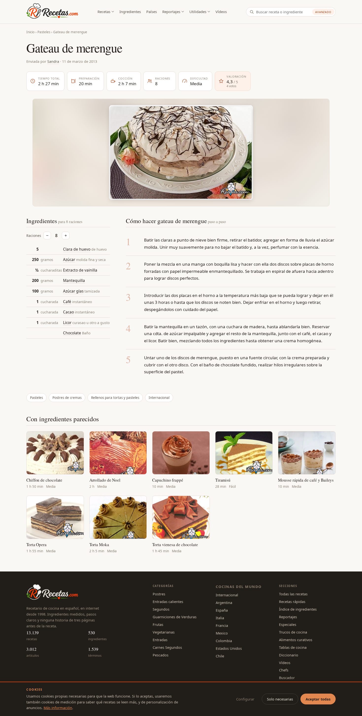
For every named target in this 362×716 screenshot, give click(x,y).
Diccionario (288, 654)
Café (67, 301)
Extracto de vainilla (80, 270)
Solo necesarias (280, 699)
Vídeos (221, 11)
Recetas (104, 11)
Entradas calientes (168, 601)
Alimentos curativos (295, 639)
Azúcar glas (73, 291)
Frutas (158, 624)
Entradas (160, 639)
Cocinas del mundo (239, 586)
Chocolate (72, 333)
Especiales (287, 624)
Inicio (30, 32)
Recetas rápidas (292, 601)
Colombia (224, 640)
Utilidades (197, 11)
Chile (220, 655)
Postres (159, 593)
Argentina (224, 602)
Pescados (160, 654)
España (222, 610)
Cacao (68, 312)
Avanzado (323, 12)
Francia (222, 625)
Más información (58, 707)
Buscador (287, 677)
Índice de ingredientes (298, 609)
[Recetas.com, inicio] (52, 11)
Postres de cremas (67, 397)
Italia (220, 617)
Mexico (222, 633)
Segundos (161, 609)
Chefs (283, 669)
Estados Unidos (229, 648)
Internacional (159, 397)
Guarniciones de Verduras (175, 616)
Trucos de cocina (293, 632)
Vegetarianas (164, 632)
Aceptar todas (318, 699)
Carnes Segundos (167, 647)
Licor (67, 322)
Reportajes (171, 11)
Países (151, 11)
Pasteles (43, 32)
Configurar (245, 699)
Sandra (53, 61)
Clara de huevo (76, 249)
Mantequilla (74, 280)
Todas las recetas (293, 593)
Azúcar (69, 259)
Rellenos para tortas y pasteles (115, 397)
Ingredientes (130, 11)
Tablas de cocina (293, 647)
